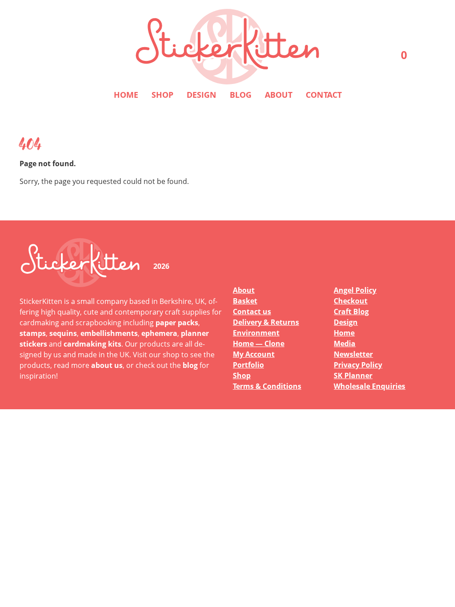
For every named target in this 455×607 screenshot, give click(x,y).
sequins (63, 333)
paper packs (177, 322)
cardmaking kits (92, 344)
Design (201, 94)
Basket (245, 301)
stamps (33, 333)
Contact (324, 94)
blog (190, 365)
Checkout (350, 301)
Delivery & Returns (266, 322)
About (278, 94)
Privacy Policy (358, 365)
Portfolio (248, 365)
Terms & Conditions (267, 386)
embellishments (109, 333)
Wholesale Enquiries (369, 386)
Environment (256, 333)
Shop (162, 94)
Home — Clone (258, 343)
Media (344, 343)
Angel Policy (355, 290)
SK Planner (353, 375)
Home (126, 94)
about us (107, 365)
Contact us (252, 311)
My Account (254, 354)
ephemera (159, 333)
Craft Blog (351, 311)
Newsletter (353, 354)
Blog (240, 94)
